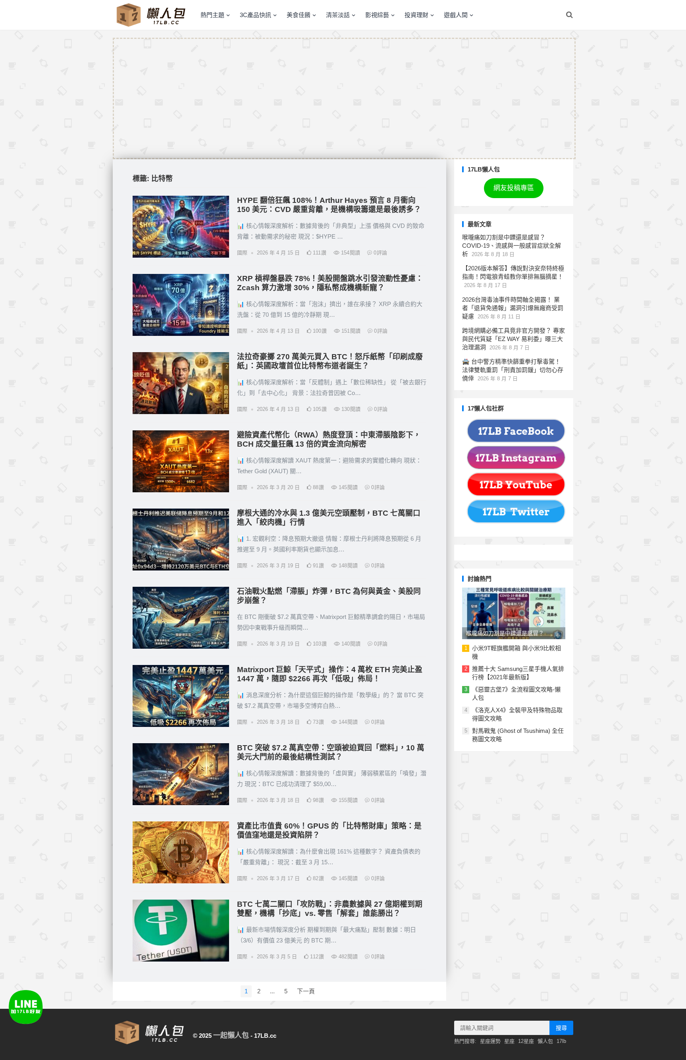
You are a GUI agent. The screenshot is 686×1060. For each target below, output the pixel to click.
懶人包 (545, 1041)
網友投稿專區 (513, 188)
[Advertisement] (344, 98)
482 (347, 957)
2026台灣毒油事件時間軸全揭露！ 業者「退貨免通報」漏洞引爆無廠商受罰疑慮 (512, 308)
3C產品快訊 (255, 15)
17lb (561, 1041)
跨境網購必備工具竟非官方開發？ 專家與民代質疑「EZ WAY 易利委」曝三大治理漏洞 (513, 339)
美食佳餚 (298, 15)
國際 (242, 253)
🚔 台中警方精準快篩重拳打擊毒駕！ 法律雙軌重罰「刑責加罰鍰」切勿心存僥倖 (512, 370)
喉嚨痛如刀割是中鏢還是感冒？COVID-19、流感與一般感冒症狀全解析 (511, 245)
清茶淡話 (338, 15)
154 (349, 253)
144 (347, 722)
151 (350, 331)
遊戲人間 (456, 15)
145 (347, 487)
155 (347, 800)
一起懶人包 (231, 1035)
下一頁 (306, 991)
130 (350, 409)
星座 (509, 1041)
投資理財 (416, 15)
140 (350, 644)
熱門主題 (212, 15)
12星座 (526, 1041)
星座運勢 (490, 1041)
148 (347, 566)
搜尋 (561, 1028)
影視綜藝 (377, 15)
